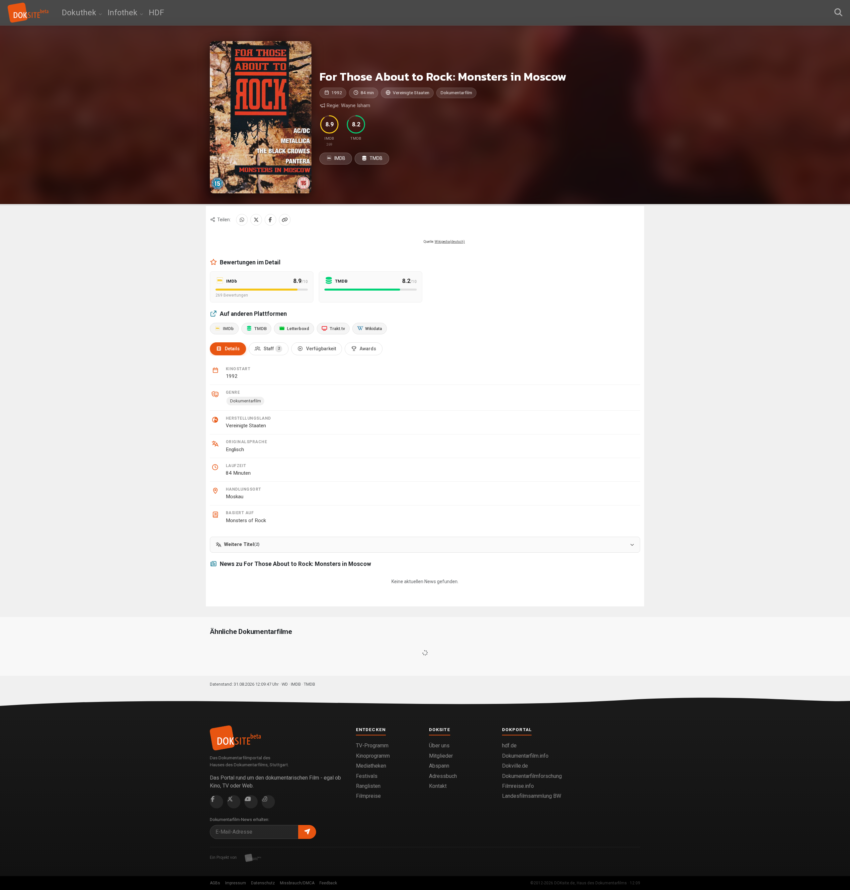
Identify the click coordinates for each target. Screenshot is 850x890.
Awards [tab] (368, 348)
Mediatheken (371, 766)
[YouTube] (251, 801)
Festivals (367, 776)
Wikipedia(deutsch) (450, 241)
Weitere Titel (241, 544)
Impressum (235, 883)
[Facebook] (270, 220)
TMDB (375, 158)
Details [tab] (232, 348)
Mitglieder (441, 756)
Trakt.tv (337, 328)
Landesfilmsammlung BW (531, 796)
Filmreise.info (518, 786)
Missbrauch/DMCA (297, 883)
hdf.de (509, 745)
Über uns (439, 745)
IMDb (228, 328)
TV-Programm (372, 745)
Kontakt (438, 786)
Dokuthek (80, 12)
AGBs (215, 883)
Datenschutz (263, 883)
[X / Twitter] (256, 220)
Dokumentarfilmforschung (532, 776)
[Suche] (838, 12)
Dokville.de (515, 766)
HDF (156, 12)
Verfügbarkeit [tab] (321, 348)
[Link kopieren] (285, 220)
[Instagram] (268, 801)
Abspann (439, 766)
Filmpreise (368, 796)
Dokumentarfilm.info (525, 756)
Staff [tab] (272, 348)
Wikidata (373, 328)
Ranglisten (368, 786)
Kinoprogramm (373, 756)
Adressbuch (443, 776)
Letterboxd (298, 328)
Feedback (328, 883)
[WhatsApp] (242, 220)
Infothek (123, 12)
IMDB (339, 158)
